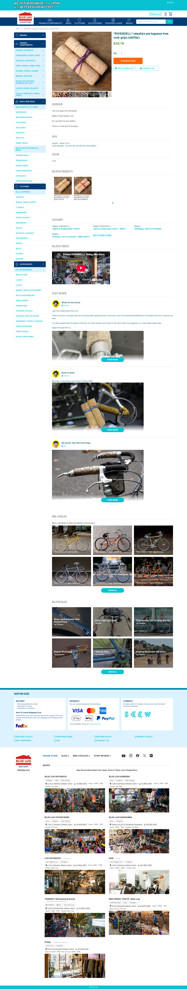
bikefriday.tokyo (115, 903)
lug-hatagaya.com (52, 862)
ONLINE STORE (50, 755)
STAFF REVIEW (101, 755)
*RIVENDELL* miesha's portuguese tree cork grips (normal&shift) (82, 197)
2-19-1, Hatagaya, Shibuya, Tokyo (59, 865)
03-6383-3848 (84, 908)
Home (17, 28)
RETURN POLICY (104, 736)
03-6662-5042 (81, 783)
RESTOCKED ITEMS (102, 235)
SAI (60, 905)
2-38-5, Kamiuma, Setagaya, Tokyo (124, 783)
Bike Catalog (65, 780)
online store (50, 946)
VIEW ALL (112, 590)
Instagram (49, 780)
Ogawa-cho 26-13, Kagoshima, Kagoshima (127, 824)
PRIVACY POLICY (144, 736)
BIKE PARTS (84, 237)
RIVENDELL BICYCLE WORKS (147, 229)
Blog (56, 780)
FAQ (58, 740)
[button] (170, 2)
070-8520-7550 (146, 865)
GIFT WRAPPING (23, 740)
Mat (65, 446)
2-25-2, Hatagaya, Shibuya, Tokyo (124, 865)
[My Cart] (170, 13)
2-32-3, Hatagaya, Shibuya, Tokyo (59, 783)
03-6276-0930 (145, 906)
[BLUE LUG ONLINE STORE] (25, 17)
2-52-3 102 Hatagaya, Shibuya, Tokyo (61, 908)
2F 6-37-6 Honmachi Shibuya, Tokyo (60, 949)
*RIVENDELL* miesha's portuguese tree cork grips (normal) (62, 197)
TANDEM (51, 905)
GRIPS (122, 229)
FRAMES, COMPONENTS (60, 226)
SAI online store (69, 905)
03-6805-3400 (146, 783)
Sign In (166, 14)
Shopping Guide (94, 724)
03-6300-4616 (80, 865)
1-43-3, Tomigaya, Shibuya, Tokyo (59, 824)
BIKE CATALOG (80, 755)
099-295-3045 (151, 824)
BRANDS (137, 226)
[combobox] (151, 21)
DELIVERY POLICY (24, 736)
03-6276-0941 (83, 949)
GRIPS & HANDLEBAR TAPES (66, 229)
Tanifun (66, 305)
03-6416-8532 (81, 824)
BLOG (64, 755)
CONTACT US (102, 740)
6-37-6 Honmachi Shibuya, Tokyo (124, 906)
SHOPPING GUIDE (64, 736)
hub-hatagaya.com (116, 862)
